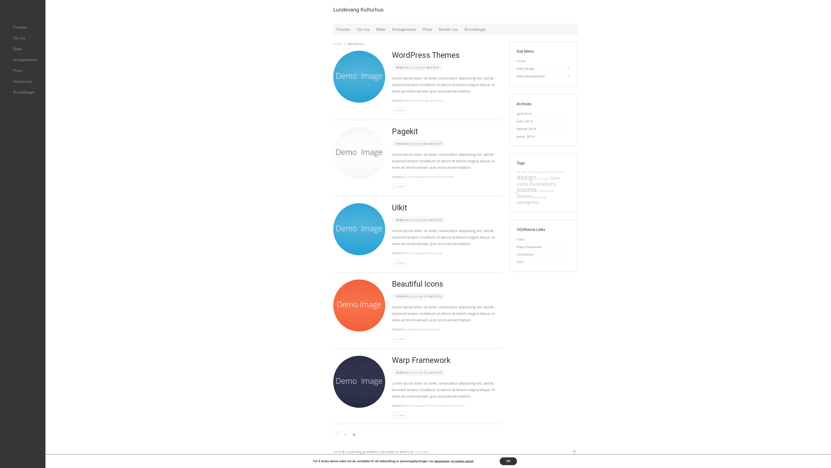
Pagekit (405, 131)
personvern (441, 461)
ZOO (520, 262)
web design (540, 197)
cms (523, 172)
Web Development (442, 177)
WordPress (436, 100)
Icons (407, 329)
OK (508, 461)
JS (539, 191)
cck (518, 172)
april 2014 (524, 113)
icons (522, 184)
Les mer (400, 110)
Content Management (417, 177)
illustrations (542, 184)
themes (525, 196)
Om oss (19, 38)
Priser (18, 70)
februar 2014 (526, 129)
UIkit (399, 207)
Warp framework (529, 247)
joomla (527, 189)
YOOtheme (525, 254)
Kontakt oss (22, 81)
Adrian (414, 67)
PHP (543, 191)
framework (543, 178)
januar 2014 (525, 136)
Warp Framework (421, 360)
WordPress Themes (426, 55)
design (526, 177)
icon (555, 178)
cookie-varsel (464, 461)
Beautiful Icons (417, 284)
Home (338, 44)
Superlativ (421, 452)
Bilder (17, 48)
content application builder (542, 172)
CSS (561, 172)
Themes (409, 100)
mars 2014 (525, 121)
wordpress (528, 202)
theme (550, 191)
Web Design (421, 100)
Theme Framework (415, 253)
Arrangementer (25, 59)
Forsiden (20, 27)
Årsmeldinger (23, 92)
